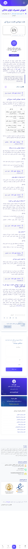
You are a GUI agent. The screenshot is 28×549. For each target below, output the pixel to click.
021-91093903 (14, 392)
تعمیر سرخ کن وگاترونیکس (20, 427)
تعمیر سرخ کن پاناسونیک (20, 417)
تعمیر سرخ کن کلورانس (21, 419)
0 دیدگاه (20, 35)
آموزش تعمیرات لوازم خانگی (17, 14)
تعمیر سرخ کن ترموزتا (21, 432)
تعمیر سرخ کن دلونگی (21, 429)
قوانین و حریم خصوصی (6, 505)
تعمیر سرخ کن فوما (21, 424)
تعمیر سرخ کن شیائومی (21, 422)
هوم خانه (17, 69)
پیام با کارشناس (14, 55)
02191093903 (19, 306)
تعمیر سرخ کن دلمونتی (21, 414)
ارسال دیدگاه (7, 327)
